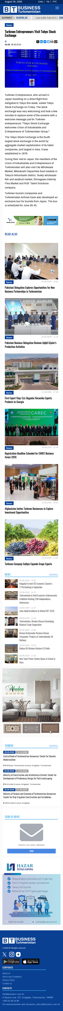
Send (32, 851)
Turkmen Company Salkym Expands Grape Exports (28, 564)
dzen (18, 954)
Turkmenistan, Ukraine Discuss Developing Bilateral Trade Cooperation (36, 623)
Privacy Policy (8, 980)
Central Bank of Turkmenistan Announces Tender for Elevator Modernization (29, 757)
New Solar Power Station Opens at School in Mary (37, 660)
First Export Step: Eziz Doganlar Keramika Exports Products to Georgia (28, 400)
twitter (5, 954)
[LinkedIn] (41, 41)
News (7, 574)
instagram (11, 954)
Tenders (9, 746)
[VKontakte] (44, 41)
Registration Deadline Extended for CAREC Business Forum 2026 (29, 455)
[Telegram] (48, 41)
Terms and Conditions (12, 977)
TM (47, 2)
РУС (55, 2)
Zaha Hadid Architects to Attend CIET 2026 (36, 611)
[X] (37, 41)
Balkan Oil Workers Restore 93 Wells (34, 648)
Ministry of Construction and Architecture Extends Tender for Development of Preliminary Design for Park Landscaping (30, 776)
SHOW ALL (53, 574)
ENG (40, 2)
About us (6, 973)
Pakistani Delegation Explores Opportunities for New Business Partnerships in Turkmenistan (30, 289)
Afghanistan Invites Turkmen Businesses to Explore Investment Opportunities (29, 510)
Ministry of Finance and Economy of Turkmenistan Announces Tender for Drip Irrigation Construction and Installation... (29, 795)
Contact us (7, 983)
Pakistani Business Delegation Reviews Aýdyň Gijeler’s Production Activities (30, 344)
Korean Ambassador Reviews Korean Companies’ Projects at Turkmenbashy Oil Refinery (36, 636)
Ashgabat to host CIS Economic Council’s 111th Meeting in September (35, 585)
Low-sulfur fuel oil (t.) (31, 17)
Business (9, 25)
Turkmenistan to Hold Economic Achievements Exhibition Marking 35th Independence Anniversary (38, 599)
